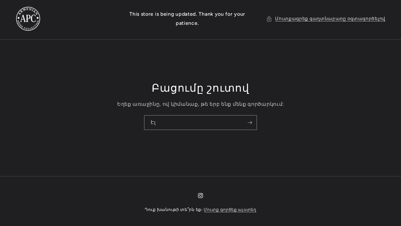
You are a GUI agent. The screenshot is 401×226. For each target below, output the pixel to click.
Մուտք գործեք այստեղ (230, 209)
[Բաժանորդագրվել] (250, 122)
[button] (325, 19)
